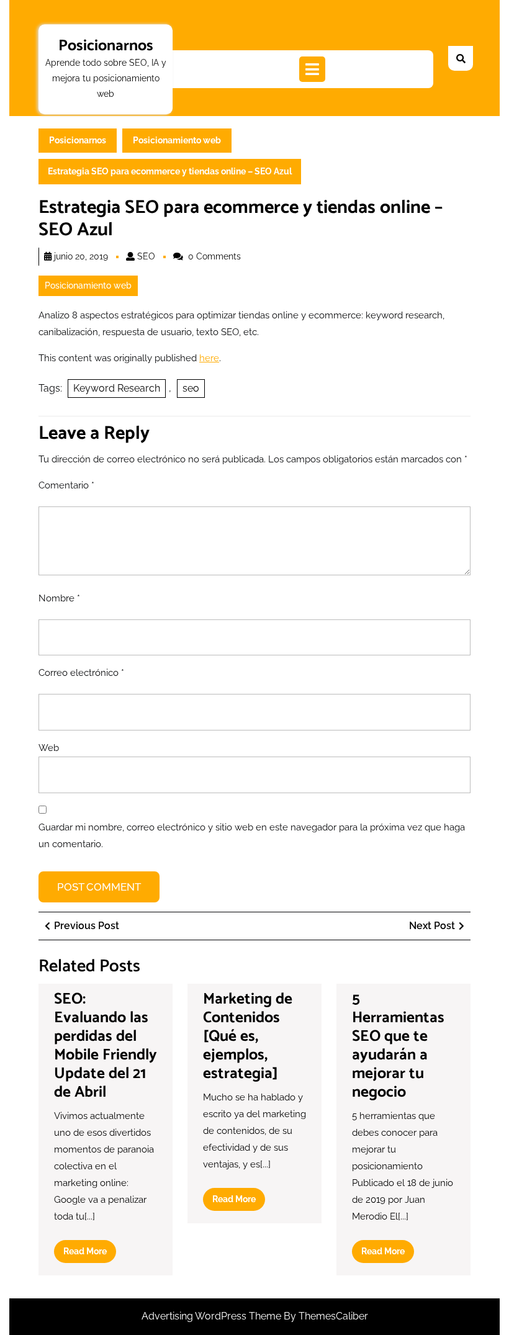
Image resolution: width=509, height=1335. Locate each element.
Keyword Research (116, 388)
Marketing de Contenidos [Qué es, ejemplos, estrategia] (247, 1036)
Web (48, 747)
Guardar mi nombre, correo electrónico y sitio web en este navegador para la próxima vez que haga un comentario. (251, 836)
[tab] (312, 69)
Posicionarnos (105, 46)
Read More (89, 1254)
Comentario (66, 485)
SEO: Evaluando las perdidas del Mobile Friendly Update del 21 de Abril (105, 1045)
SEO (146, 256)
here (209, 358)
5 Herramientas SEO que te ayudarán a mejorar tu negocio (398, 1045)
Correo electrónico (81, 672)
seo (190, 388)
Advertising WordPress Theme (213, 1316)
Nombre (59, 598)
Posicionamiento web (177, 140)
